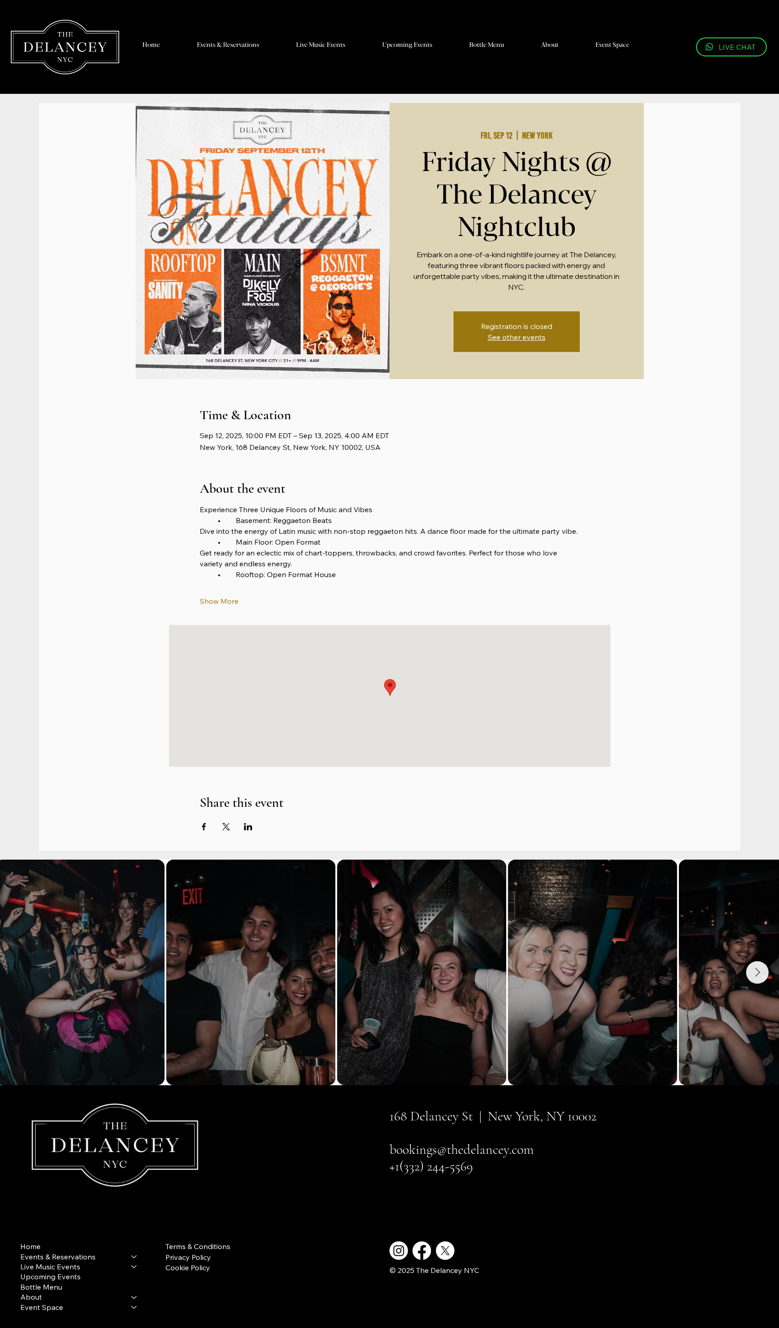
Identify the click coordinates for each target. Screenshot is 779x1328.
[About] (134, 1297)
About (31, 1296)
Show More (219, 601)
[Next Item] (757, 972)
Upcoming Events (50, 1276)
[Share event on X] (226, 826)
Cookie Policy (187, 1267)
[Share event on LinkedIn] (248, 826)
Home (30, 1246)
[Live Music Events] (134, 1267)
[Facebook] (421, 1250)
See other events (516, 337)
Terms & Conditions (197, 1246)
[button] (228, 44)
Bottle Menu (41, 1286)
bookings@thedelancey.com (462, 1149)
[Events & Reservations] (134, 1257)
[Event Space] (134, 1307)
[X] (445, 1250)
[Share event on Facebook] (204, 826)
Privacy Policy (188, 1257)
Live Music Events (50, 1266)
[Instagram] (399, 1250)
